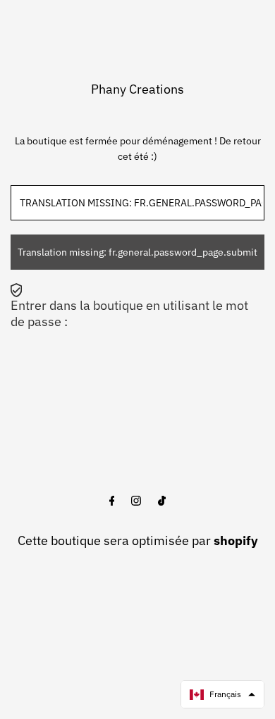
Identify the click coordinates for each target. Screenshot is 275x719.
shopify (236, 540)
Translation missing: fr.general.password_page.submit (137, 252)
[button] (222, 694)
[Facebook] (112, 501)
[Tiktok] (161, 501)
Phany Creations (137, 89)
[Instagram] (136, 501)
